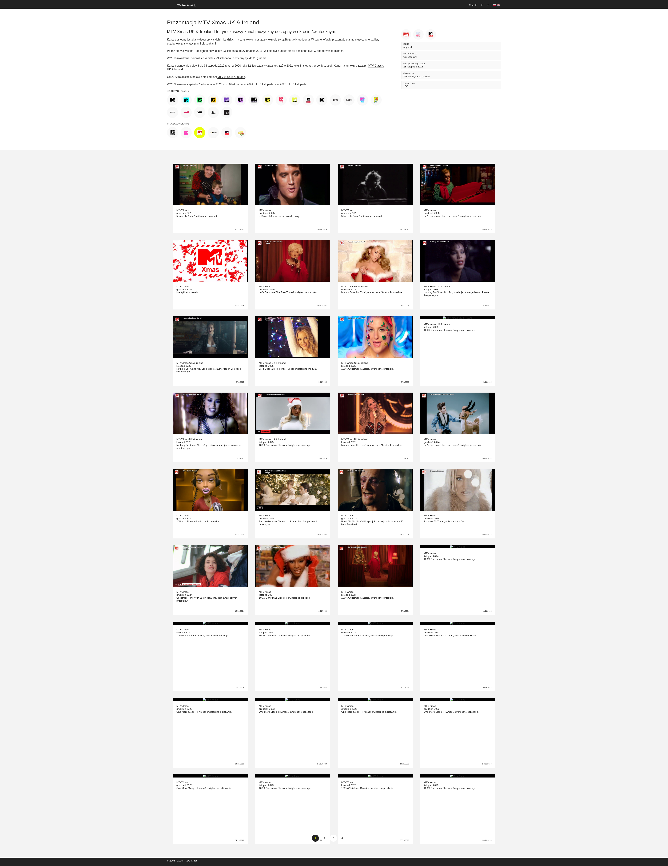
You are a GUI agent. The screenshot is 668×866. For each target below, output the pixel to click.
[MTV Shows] (308, 99)
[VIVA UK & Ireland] (186, 112)
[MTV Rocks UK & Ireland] (294, 99)
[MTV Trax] (321, 99)
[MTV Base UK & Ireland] (199, 99)
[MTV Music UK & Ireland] (267, 99)
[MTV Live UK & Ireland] (254, 99)
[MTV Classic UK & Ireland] (213, 99)
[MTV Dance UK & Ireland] (226, 99)
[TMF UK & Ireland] (172, 112)
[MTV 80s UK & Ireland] (362, 99)
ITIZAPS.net (190, 860)
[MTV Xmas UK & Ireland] (199, 132)
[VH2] (226, 112)
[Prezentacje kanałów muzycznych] (170, 6)
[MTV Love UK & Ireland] (186, 132)
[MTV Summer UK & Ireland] (226, 132)
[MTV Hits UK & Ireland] (240, 99)
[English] (498, 5)
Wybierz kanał (185, 5)
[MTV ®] (349, 99)
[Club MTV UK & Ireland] (186, 99)
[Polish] (494, 5)
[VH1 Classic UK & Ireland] (213, 112)
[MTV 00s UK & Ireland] (172, 132)
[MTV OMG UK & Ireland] (281, 99)
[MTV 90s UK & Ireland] (376, 99)
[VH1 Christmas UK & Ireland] (240, 132)
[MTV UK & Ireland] (172, 99)
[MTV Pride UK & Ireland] (213, 132)
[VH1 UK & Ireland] (199, 112)
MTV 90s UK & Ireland (231, 76)
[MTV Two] (335, 99)
